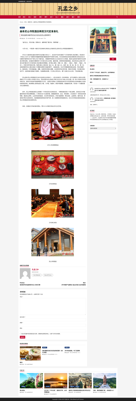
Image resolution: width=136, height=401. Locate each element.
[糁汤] (30, 353)
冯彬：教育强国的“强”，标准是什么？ (99, 79)
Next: (73, 284)
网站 (21, 328)
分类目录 (92, 125)
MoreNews (73, 399)
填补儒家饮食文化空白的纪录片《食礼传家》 (52, 351)
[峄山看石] (31, 380)
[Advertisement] (100, 144)
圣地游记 (23, 386)
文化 (29, 17)
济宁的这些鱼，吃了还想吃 (72, 350)
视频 (78, 17)
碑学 (46, 17)
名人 (57, 17)
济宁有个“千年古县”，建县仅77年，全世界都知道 (102, 72)
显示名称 (22, 317)
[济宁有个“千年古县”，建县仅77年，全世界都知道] (55, 380)
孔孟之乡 (68, 8)
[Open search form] (117, 17)
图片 (73, 17)
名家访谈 (96, 386)
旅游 (35, 17)
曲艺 (67, 17)
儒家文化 (72, 386)
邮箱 (21, 322)
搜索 (113, 59)
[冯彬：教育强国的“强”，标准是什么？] (104, 380)
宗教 (40, 17)
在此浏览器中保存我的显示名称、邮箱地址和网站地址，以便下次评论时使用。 (41, 334)
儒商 (62, 17)
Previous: (30, 284)
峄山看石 (92, 69)
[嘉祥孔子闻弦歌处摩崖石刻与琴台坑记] (80, 380)
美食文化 (22, 27)
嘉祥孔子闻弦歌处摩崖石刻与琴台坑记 (99, 76)
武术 (51, 17)
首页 (19, 17)
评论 (21, 297)
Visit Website (36, 275)
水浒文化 (47, 386)
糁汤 (21, 362)
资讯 (24, 17)
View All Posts (48, 275)
